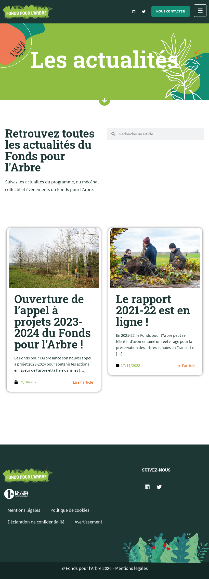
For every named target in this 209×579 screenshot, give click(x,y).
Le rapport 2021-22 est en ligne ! (153, 310)
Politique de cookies (69, 510)
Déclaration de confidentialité (36, 522)
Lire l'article (83, 382)
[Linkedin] (133, 11)
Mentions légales (24, 510)
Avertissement (88, 522)
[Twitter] (143, 11)
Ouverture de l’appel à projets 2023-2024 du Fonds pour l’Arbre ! (52, 321)
